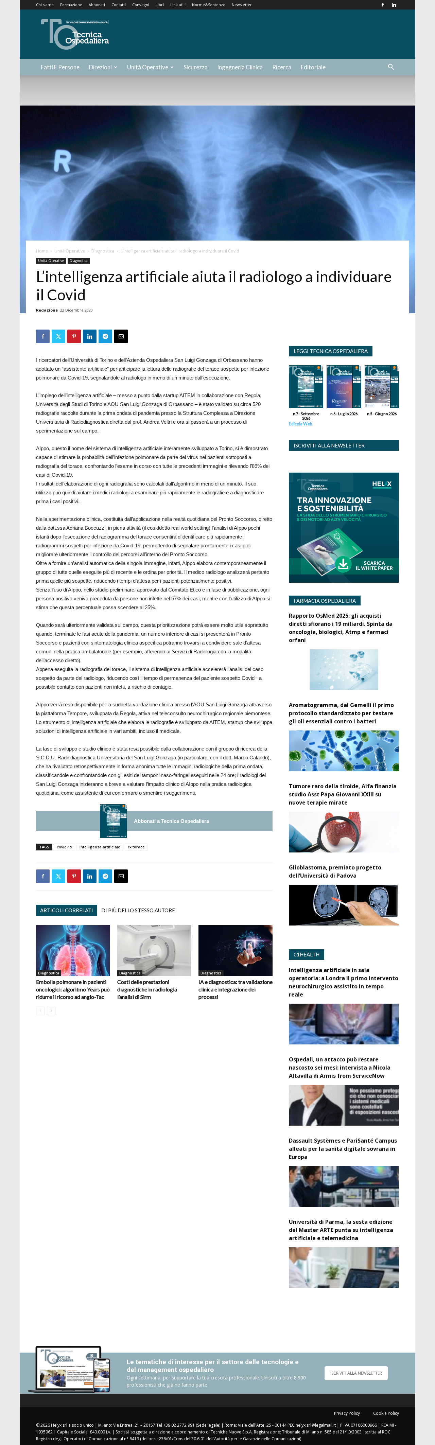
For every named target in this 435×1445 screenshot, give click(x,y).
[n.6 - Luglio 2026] (344, 388)
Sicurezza (196, 67)
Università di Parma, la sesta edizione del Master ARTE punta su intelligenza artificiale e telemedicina (341, 1230)
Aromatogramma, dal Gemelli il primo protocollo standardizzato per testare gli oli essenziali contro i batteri (341, 713)
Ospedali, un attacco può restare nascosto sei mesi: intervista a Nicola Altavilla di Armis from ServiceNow (339, 1067)
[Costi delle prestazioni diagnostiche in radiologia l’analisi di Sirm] (154, 950)
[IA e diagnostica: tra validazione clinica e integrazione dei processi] (235, 950)
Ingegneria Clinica (240, 67)
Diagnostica (102, 251)
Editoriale (313, 67)
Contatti (118, 4)
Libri (160, 4)
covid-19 (64, 846)
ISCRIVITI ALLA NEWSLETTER (356, 1373)
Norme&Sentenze (208, 4)
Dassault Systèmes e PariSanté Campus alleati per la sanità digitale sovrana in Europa (343, 1149)
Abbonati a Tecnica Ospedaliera (171, 821)
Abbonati (97, 4)
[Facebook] (383, 5)
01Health (306, 954)
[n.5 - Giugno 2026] (382, 388)
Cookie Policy (386, 1413)
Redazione (47, 310)
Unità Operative (147, 67)
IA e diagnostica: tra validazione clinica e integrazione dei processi (235, 989)
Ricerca (281, 67)
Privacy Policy (347, 1413)
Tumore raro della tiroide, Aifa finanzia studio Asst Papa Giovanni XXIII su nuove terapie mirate (343, 794)
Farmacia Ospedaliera (325, 601)
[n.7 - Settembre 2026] (113, 821)
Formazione (71, 4)
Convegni (140, 4)
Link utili (178, 4)
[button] (391, 68)
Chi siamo (45, 4)
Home (42, 251)
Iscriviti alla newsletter (329, 445)
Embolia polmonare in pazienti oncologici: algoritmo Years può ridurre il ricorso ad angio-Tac (73, 989)
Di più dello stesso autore (138, 910)
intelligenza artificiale (100, 846)
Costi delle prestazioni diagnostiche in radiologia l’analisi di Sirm (147, 989)
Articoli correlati (66, 910)
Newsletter (242, 4)
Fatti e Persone (60, 67)
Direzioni (100, 67)
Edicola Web (300, 423)
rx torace (136, 846)
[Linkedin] (394, 5)
